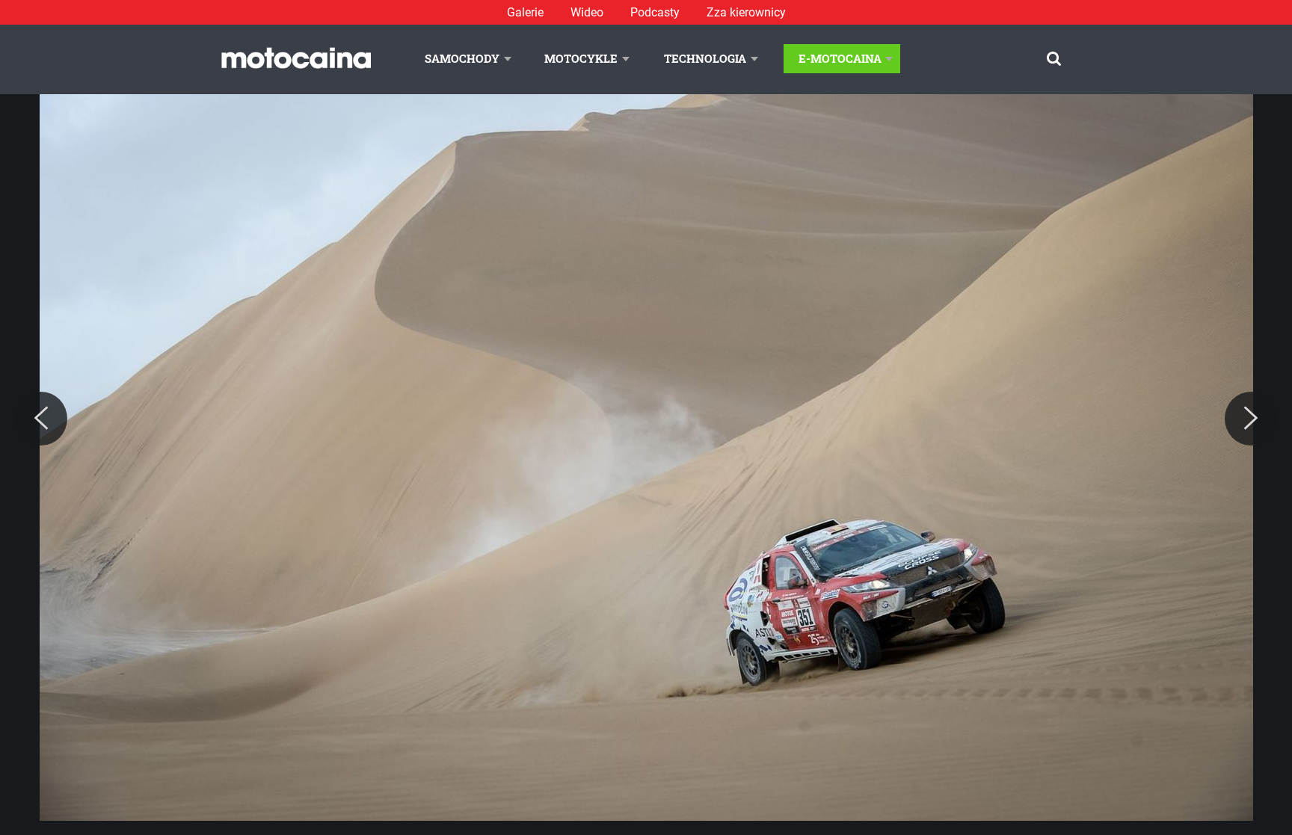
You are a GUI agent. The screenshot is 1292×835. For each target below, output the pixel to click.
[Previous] (41, 419)
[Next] (1251, 419)
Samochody (462, 58)
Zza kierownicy (746, 12)
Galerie (525, 12)
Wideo (586, 12)
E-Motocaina (840, 58)
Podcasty (655, 12)
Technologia (705, 58)
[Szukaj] (1054, 59)
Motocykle (581, 58)
